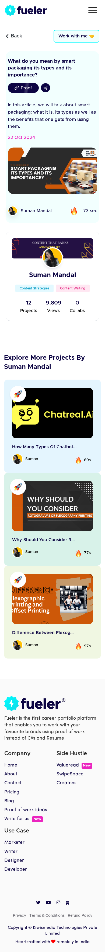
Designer (14, 860)
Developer (15, 869)
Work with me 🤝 (76, 36)
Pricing (11, 792)
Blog (9, 801)
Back (16, 36)
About (10, 774)
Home (10, 765)
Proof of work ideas (25, 810)
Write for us (22, 819)
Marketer (14, 842)
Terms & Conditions (47, 916)
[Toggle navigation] (92, 10)
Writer (11, 851)
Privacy (19, 916)
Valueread (74, 765)
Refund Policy (80, 916)
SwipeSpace (70, 774)
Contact (13, 783)
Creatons (66, 783)
